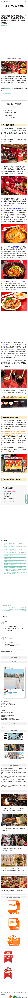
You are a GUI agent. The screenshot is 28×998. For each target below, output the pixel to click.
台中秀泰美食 (8, 607)
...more (2, 707)
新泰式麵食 (11, 609)
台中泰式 (18, 611)
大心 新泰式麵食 (10, 130)
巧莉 (10, 25)
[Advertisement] (14, 42)
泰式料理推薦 (16, 609)
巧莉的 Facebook (9, 88)
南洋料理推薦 (22, 609)
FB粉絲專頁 (11, 501)
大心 (2, 166)
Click (26, 499)
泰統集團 (6, 609)
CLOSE (14, 106)
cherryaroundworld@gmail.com (7, 712)
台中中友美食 (16, 607)
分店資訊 (12, 491)
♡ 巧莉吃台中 (4, 25)
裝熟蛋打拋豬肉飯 (8, 611)
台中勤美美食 (23, 611)
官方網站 (5, 501)
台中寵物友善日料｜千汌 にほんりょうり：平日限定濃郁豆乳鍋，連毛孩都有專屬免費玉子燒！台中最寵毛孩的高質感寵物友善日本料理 (15, 554)
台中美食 (14, 611)
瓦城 (13, 607)
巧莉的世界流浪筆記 (7, 1)
